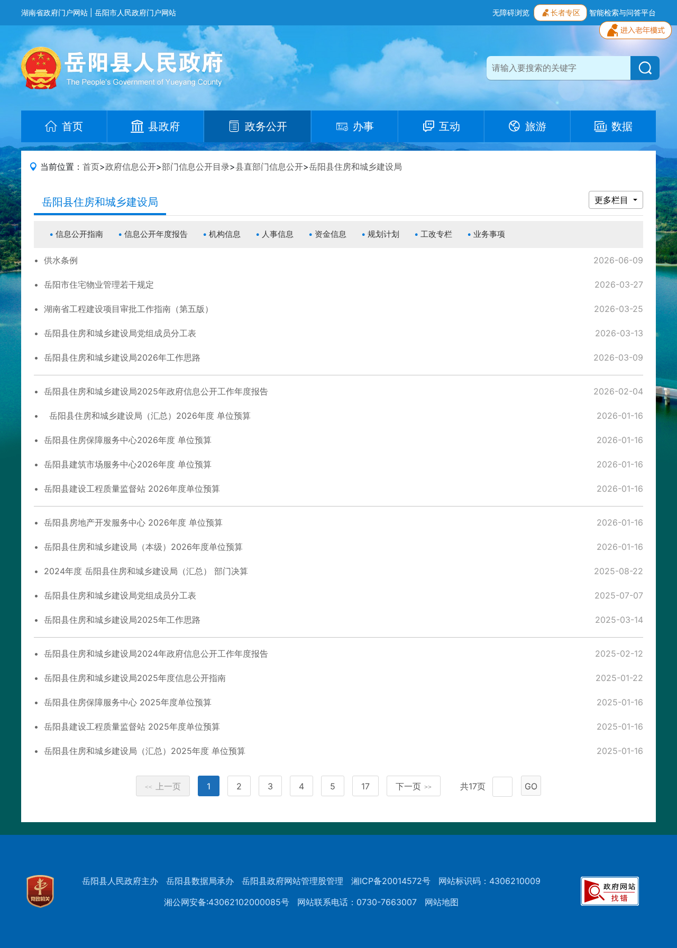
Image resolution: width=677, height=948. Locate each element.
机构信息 (225, 234)
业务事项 (489, 234)
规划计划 (383, 234)
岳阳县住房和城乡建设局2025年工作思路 (122, 619)
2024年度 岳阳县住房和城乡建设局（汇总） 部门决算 (146, 571)
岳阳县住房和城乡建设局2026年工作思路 (122, 357)
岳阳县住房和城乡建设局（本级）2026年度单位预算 (143, 546)
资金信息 (330, 234)
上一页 (163, 786)
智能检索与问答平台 (622, 12)
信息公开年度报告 (156, 234)
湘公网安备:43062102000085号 (226, 902)
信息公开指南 (79, 234)
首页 (91, 166)
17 (365, 786)
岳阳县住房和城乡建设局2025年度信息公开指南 (135, 678)
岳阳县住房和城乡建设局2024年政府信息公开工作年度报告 (156, 653)
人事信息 (278, 234)
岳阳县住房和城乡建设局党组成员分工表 (120, 333)
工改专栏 (436, 234)
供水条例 (61, 260)
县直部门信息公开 (269, 166)
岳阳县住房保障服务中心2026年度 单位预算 (128, 440)
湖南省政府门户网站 (54, 12)
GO (531, 786)
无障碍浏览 (510, 12)
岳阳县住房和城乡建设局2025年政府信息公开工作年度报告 (156, 391)
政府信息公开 (130, 166)
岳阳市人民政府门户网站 (135, 12)
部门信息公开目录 (196, 166)
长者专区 (565, 12)
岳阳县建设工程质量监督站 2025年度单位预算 (132, 726)
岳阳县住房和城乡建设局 (355, 166)
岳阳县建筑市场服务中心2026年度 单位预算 (128, 464)
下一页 (414, 786)
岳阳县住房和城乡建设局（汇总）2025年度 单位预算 (144, 750)
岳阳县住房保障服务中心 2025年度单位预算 (128, 702)
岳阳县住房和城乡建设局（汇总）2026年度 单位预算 (147, 415)
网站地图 (442, 902)
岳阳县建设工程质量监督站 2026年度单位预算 (132, 488)
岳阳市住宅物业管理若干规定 (99, 284)
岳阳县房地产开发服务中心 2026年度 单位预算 (133, 522)
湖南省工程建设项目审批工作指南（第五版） (128, 308)
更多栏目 (612, 200)
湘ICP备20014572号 (391, 881)
